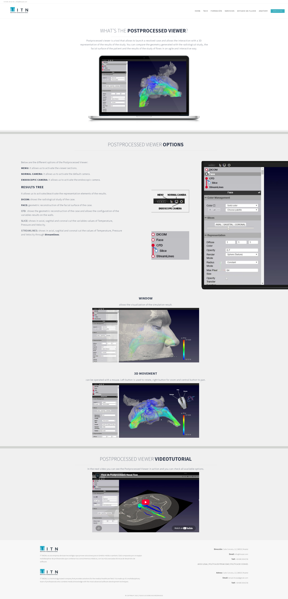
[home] (49, 547)
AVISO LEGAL (203, 564)
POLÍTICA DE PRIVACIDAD (219, 564)
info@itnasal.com (21, 2)
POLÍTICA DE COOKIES (239, 564)
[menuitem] (199, 10)
